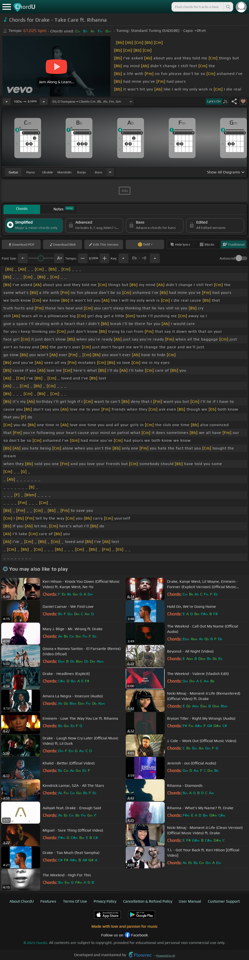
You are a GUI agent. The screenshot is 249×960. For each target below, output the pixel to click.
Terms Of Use (75, 901)
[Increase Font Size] (59, 258)
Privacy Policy (105, 901)
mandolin (64, 172)
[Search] (227, 7)
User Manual (190, 901)
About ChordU (21, 901)
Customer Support (224, 901)
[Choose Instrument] (110, 172)
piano (30, 172)
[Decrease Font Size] (22, 258)
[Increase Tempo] (44, 101)
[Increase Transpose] (155, 258)
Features (48, 901)
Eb (139, 256)
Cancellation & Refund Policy (147, 901)
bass (98, 172)
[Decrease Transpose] (123, 258)
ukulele (47, 172)
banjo (81, 172)
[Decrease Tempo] (6, 101)
